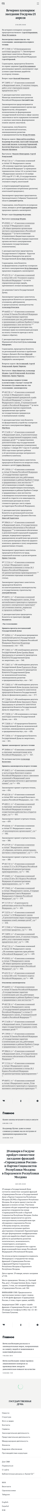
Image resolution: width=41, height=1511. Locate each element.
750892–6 (8, 83)
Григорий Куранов (29, 207)
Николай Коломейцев (25, 139)
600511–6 (8, 804)
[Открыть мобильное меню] (38, 4)
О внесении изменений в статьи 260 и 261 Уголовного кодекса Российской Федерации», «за (18, 975)
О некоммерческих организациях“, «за (19, 831)
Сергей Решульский (28, 147)
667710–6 (8, 161)
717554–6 (8, 562)
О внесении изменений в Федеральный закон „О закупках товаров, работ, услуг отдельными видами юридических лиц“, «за (20, 938)
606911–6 (8, 597)
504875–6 (8, 770)
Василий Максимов (21, 78)
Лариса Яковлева (23, 465)
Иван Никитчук (18, 370)
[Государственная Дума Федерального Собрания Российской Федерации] (3, 4)
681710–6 (8, 864)
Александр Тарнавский (27, 144)
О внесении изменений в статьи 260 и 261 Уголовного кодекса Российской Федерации (18, 278)
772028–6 (8, 723)
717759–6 (8, 903)
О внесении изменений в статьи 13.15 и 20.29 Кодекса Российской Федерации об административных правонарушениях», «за (19, 868)
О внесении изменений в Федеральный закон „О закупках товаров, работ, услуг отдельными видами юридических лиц (20, 87)
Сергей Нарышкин (29, 32)
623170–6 (8, 275)
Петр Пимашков (31, 268)
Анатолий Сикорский (29, 142)
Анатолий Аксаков (9, 144)
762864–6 (8, 635)
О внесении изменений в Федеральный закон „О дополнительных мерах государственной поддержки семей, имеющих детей (19, 436)
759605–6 (8, 888)
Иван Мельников (9, 35)
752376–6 (8, 912)
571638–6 (8, 432)
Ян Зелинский (22, 363)
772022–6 (8, 684)
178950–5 (8, 469)
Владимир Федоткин (10, 142)
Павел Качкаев (28, 259)
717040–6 (8, 49)
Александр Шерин (18, 219)
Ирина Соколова (9, 558)
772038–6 (8, 714)
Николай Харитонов (10, 518)
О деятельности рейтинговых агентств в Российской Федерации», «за (17, 905)
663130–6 (8, 794)
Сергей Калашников (27, 66)
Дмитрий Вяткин (9, 593)
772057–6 (8, 664)
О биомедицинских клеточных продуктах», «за (16, 928)
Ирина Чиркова (19, 366)
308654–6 (8, 522)
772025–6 (8, 650)
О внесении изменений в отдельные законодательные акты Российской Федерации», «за (18, 752)
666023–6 (8, 311)
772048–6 (8, 699)
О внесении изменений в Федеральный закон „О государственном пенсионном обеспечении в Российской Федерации (19, 526)
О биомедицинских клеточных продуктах (16, 50)
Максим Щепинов (9, 149)
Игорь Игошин (29, 135)
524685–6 (8, 876)
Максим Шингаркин (20, 154)
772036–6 (8, 736)
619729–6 (8, 845)
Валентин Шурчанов (10, 147)
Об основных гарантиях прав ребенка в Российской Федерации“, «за (18, 952)
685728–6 (8, 392)
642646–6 (8, 826)
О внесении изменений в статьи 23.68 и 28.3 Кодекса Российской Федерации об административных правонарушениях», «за (19, 880)
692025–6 (8, 223)
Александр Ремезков (10, 307)
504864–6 (8, 749)
